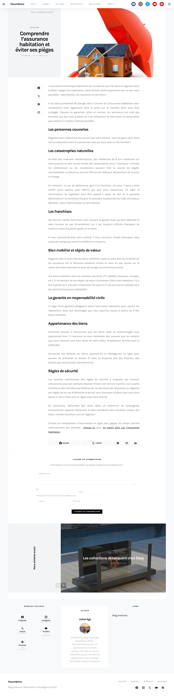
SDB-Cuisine (95, 4)
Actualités (34, 27)
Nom (81, 492)
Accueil (123, 681)
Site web (76, 501)
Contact (135, 681)
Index (110, 4)
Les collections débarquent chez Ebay (113, 558)
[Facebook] (133, 4)
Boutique (162, 681)
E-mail (42, 501)
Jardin (45, 4)
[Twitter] (147, 4)
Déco (33, 4)
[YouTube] (155, 4)
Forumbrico (17, 4)
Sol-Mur (60, 4)
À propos (148, 681)
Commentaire (45, 474)
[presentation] (58, 585)
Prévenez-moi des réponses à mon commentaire (56, 495)
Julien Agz (25, 55)
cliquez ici (89, 427)
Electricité (76, 4)
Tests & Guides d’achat (42, 12)
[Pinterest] (162, 4)
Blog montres (120, 615)
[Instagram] (140, 4)
